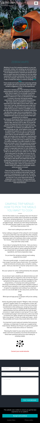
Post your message (29, 400)
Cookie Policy (11, 420)
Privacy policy (29, 420)
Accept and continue (20, 416)
